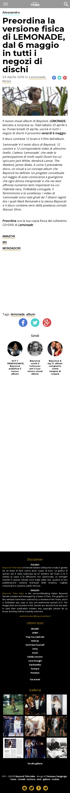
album (30, 314)
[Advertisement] (35, 288)
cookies (55, 779)
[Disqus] (35, 420)
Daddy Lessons (35, 656)
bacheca (31, 779)
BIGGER (35, 628)
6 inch (35, 652)
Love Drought (35, 660)
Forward (35, 668)
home (13, 779)
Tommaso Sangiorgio (56, 776)
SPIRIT (35, 632)
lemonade (18, 314)
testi (39, 779)
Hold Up (35, 640)
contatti (21, 779)
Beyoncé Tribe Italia (12, 567)
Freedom (35, 672)
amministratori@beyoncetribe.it (35, 616)
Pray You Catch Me (35, 636)
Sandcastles (35, 664)
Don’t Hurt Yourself (35, 644)
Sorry (35, 648)
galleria (46, 779)
